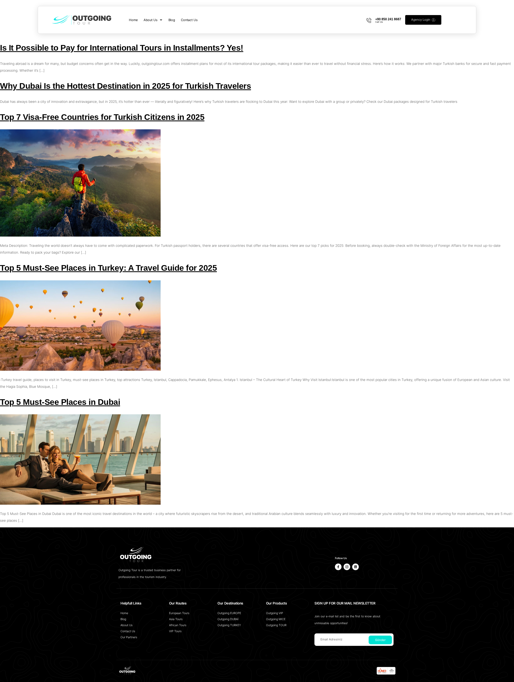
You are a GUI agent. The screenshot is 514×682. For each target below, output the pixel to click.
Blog (171, 20)
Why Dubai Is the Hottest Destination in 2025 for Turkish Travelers (125, 86)
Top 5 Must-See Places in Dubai (60, 402)
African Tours (177, 625)
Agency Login (420, 19)
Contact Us (189, 20)
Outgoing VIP (274, 613)
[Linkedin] (355, 567)
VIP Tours (175, 631)
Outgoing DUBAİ (228, 619)
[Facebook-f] (338, 567)
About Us (150, 20)
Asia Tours (176, 619)
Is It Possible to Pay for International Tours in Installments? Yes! (121, 47)
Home (133, 20)
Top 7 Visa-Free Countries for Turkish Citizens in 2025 (102, 117)
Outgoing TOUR (276, 625)
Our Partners (128, 637)
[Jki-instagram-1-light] (347, 567)
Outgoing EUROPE (229, 613)
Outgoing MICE (276, 619)
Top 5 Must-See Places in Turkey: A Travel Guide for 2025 (108, 268)
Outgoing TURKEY (229, 625)
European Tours (179, 613)
